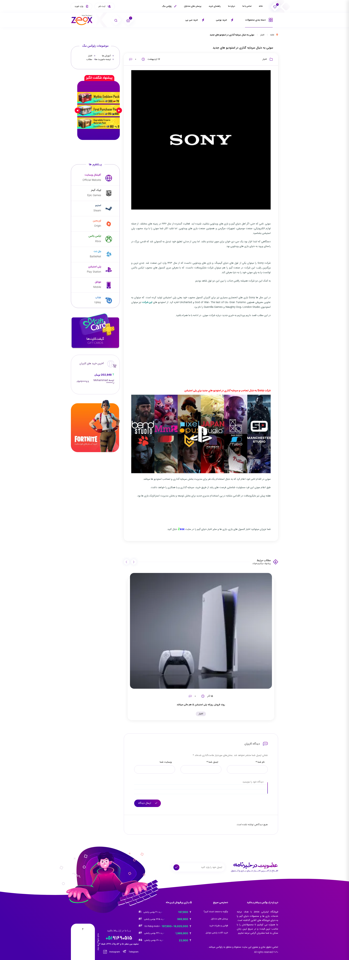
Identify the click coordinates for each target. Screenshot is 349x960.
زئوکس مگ (167, 6)
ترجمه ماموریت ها (103, 59)
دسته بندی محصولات (255, 20)
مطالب (89, 59)
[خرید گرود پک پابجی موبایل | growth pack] (98, 110)
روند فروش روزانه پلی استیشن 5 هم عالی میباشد (201, 705)
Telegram (133, 952)
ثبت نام (102, 6)
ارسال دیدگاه (145, 803)
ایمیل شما (212, 762)
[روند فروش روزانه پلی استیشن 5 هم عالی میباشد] (201, 631)
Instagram (114, 952)
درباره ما (231, 6)
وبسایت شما (166, 762)
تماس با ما (246, 6)
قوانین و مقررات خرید (218, 925)
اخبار (262, 35)
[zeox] (82, 20)
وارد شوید (79, 6)
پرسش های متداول (192, 6)
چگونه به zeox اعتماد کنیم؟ (216, 911)
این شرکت (147, 302)
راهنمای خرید (215, 6)
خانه (261, 6)
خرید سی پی (192, 20)
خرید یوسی (222, 20)
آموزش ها (106, 56)
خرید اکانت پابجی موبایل (217, 933)
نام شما (260, 762)
